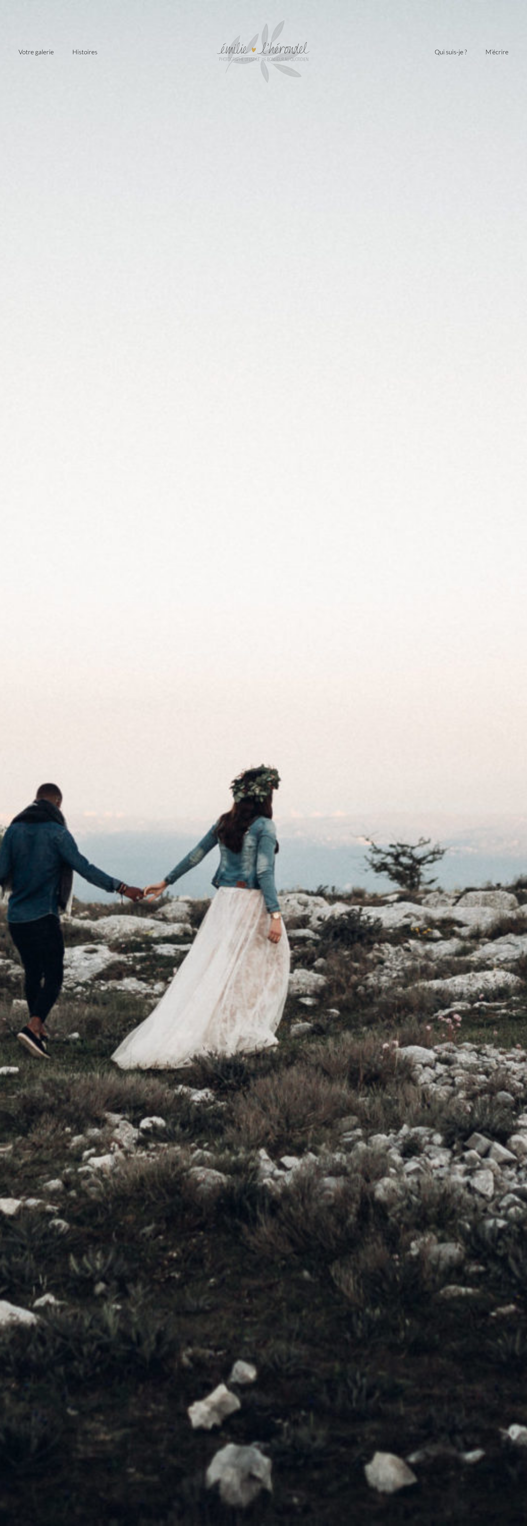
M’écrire (496, 52)
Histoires (84, 52)
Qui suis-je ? (451, 52)
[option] (263, 763)
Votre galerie (36, 52)
